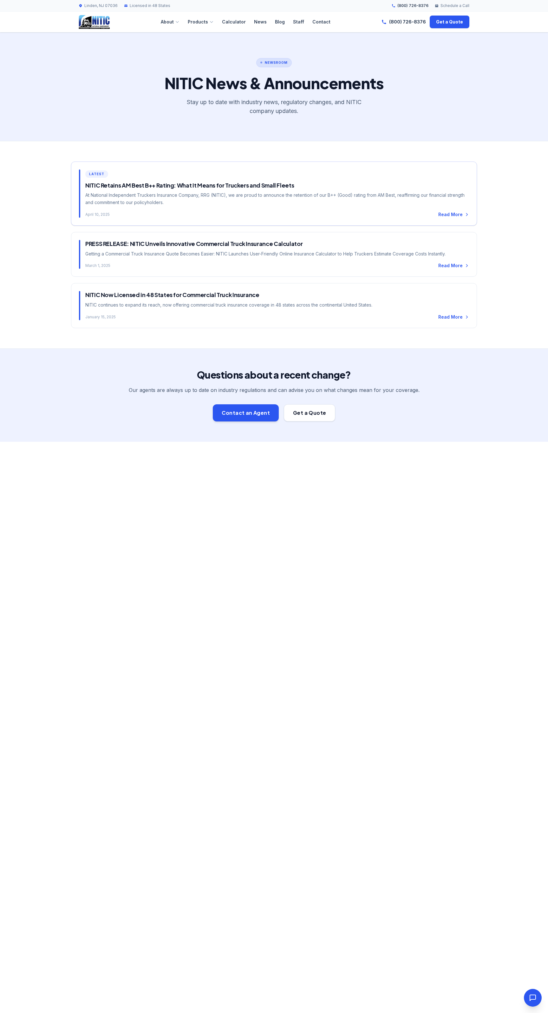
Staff (298, 21)
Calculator (234, 21)
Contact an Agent (246, 412)
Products (198, 21)
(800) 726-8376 (412, 5)
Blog (280, 21)
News (260, 21)
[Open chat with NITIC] (533, 998)
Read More (450, 214)
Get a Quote (449, 21)
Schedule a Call (454, 5)
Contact (321, 21)
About (167, 21)
